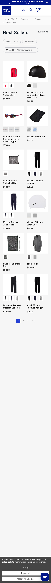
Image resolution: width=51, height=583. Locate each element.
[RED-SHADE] (5, 85)
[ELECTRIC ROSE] (5, 129)
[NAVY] (35, 173)
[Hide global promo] (47, 3)
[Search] (31, 10)
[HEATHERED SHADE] (41, 173)
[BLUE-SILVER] (11, 129)
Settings (25, 567)
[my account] (23, 10)
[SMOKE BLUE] (17, 129)
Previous (9, 1)
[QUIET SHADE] (29, 257)
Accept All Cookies (26, 578)
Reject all (25, 573)
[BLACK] (11, 85)
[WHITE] (35, 85)
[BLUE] (35, 129)
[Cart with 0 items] (38, 10)
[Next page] (28, 321)
